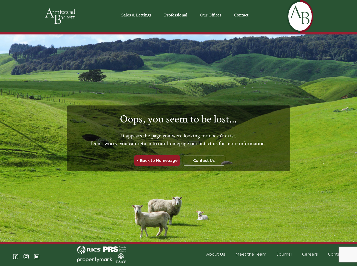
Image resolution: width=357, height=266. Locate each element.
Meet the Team (250, 254)
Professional (175, 15)
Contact (241, 15)
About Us (215, 254)
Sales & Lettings (136, 15)
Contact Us (204, 160)
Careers (310, 254)
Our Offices (210, 15)
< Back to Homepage (157, 160)
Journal (284, 254)
